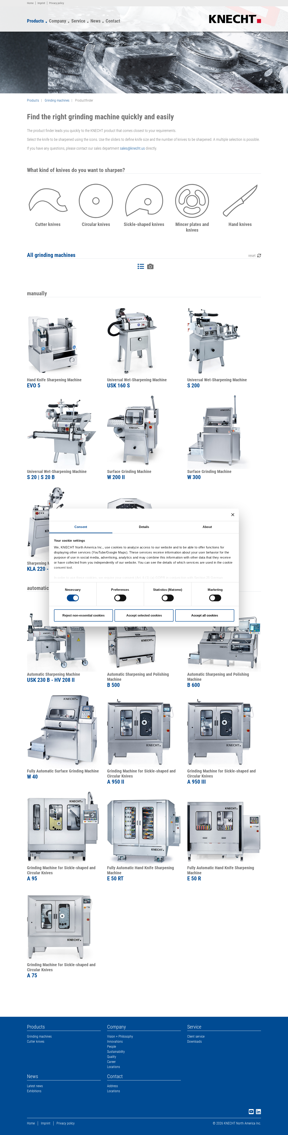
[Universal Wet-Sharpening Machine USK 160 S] (144, 340)
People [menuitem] (111, 1047)
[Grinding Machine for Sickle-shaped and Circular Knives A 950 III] (224, 731)
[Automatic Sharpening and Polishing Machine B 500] (144, 635)
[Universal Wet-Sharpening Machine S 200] (224, 340)
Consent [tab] (80, 526)
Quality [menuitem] (111, 1057)
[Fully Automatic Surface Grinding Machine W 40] (64, 731)
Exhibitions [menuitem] (34, 1091)
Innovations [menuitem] (115, 1042)
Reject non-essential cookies (83, 615)
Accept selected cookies (144, 615)
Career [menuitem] (111, 1062)
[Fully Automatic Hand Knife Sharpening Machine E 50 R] (224, 828)
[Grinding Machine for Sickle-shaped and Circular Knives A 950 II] (144, 731)
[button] (48, 207)
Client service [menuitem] (196, 1036)
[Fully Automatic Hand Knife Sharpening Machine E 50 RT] (144, 828)
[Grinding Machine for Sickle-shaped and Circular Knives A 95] (64, 828)
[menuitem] (30, 3)
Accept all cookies (204, 615)
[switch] (120, 598)
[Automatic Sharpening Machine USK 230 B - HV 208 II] (64, 635)
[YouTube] (250, 1112)
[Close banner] (232, 514)
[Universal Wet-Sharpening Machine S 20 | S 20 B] (64, 432)
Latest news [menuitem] (35, 1086)
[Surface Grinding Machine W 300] (224, 432)
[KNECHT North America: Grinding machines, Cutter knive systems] (235, 18)
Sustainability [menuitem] (116, 1052)
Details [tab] (144, 526)
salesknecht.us (132, 148)
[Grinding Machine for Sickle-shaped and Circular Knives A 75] (64, 925)
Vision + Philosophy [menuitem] (120, 1036)
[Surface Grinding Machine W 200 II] (144, 432)
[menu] (76, 20)
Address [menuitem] (112, 1086)
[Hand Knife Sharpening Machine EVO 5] (64, 340)
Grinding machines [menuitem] (39, 1036)
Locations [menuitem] (113, 1067)
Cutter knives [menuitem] (35, 1042)
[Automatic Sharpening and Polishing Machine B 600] (224, 635)
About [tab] (207, 526)
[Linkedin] (257, 1112)
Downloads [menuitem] (194, 1042)
